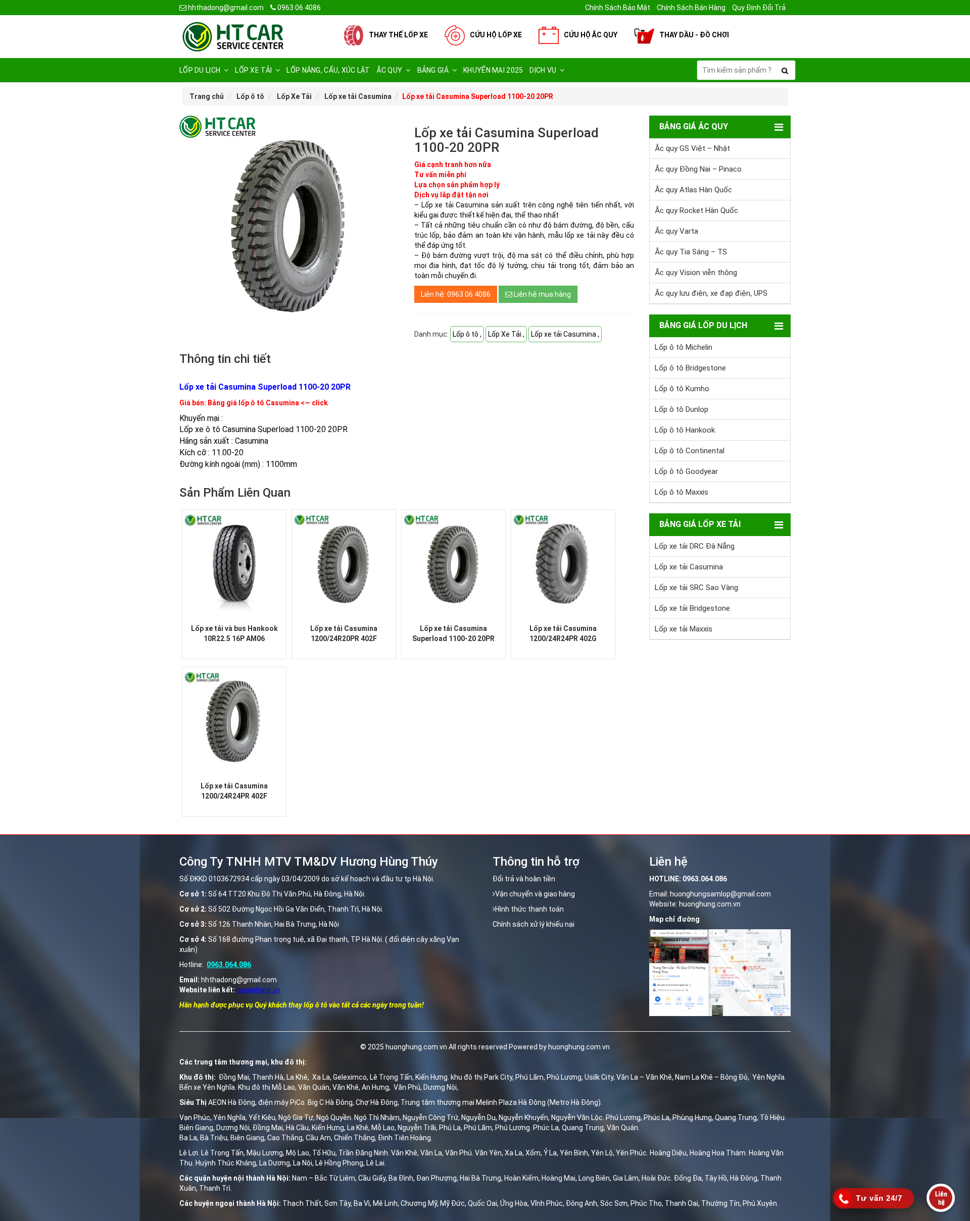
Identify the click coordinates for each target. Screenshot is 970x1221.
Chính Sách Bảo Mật (617, 8)
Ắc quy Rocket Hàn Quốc (696, 210)
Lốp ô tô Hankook (685, 430)
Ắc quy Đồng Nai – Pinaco (698, 169)
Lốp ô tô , (467, 334)
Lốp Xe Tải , (506, 334)
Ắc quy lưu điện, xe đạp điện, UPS (711, 293)
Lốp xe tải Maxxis (683, 628)
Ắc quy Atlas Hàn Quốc (693, 189)
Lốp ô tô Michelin (683, 347)
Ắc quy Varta (676, 231)
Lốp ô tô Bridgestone (690, 368)
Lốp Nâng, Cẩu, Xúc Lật (328, 70)
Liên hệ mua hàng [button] (541, 294)
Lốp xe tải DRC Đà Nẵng (695, 546)
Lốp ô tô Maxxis (681, 492)
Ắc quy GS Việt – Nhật (692, 148)
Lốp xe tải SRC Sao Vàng (696, 587)
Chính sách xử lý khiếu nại (533, 924)
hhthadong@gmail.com (225, 8)
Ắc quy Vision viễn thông (696, 272)
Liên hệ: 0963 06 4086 (456, 294)
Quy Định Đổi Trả (759, 8)
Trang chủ (206, 96)
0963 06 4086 (298, 8)
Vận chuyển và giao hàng (535, 894)
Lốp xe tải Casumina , (565, 334)
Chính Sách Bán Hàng (691, 8)
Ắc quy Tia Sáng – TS (691, 251)
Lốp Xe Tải (294, 96)
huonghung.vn (258, 990)
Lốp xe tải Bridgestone (692, 608)
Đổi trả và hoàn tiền (524, 879)
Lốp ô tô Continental (689, 450)
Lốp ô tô (250, 96)
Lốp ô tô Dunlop (681, 409)
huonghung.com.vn (710, 904)
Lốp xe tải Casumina (358, 96)
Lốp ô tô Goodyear (686, 471)
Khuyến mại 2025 (493, 70)
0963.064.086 (229, 965)
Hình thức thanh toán (529, 909)
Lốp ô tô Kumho (682, 388)
